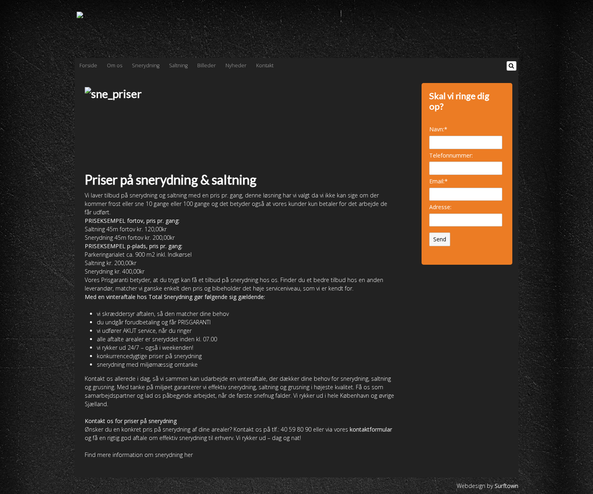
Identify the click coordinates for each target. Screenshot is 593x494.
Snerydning (145, 65)
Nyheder (236, 65)
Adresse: (440, 207)
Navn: (438, 129)
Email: (438, 181)
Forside (88, 65)
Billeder (206, 65)
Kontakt (265, 65)
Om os (114, 65)
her (188, 455)
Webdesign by (487, 486)
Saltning (178, 65)
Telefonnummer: (451, 155)
